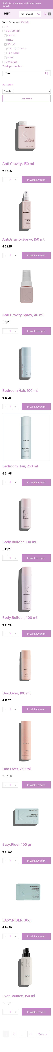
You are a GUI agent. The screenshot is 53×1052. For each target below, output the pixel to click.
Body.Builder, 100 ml (19, 542)
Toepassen (26, 98)
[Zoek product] (30, 14)
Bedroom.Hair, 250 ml (20, 466)
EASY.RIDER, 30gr (17, 920)
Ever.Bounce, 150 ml (18, 995)
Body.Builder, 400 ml (19, 617)
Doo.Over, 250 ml (16, 768)
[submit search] (39, 14)
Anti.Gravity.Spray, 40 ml (23, 315)
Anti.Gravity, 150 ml (18, 163)
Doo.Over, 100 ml (16, 693)
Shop (4, 22)
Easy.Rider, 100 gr (16, 844)
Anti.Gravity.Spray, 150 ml (23, 239)
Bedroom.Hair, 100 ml (20, 390)
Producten (14, 22)
